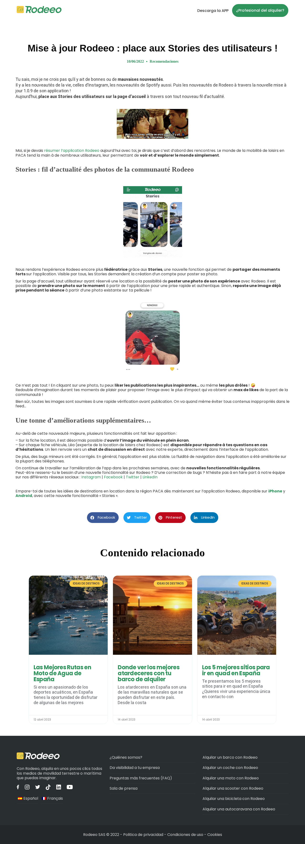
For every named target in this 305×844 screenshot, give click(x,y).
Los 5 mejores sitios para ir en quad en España (236, 670)
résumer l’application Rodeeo (71, 150)
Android (23, 495)
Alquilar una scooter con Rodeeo (233, 788)
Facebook (113, 477)
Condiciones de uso (185, 834)
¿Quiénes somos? (126, 757)
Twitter (132, 477)
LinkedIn (150, 477)
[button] (103, 517)
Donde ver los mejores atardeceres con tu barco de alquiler (148, 673)
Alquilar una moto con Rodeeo (231, 778)
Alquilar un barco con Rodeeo (230, 757)
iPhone (275, 491)
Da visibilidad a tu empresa (135, 767)
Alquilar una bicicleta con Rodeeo (234, 798)
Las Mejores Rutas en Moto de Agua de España (62, 673)
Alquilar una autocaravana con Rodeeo (239, 809)
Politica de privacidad (143, 834)
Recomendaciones (164, 61)
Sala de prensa (123, 788)
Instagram (91, 477)
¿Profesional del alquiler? (260, 10)
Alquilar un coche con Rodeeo (230, 767)
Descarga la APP (213, 10)
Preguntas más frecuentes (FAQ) (141, 778)
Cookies (214, 834)
